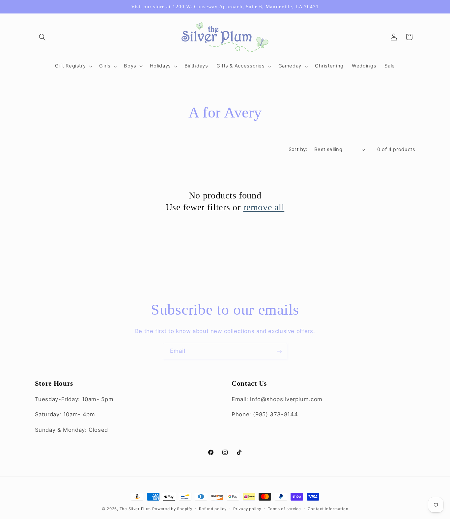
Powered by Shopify (172, 508)
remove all (263, 207)
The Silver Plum (135, 508)
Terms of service (284, 508)
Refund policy (213, 508)
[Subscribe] (279, 351)
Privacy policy (247, 508)
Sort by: (298, 149)
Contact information (328, 508)
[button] (42, 36)
